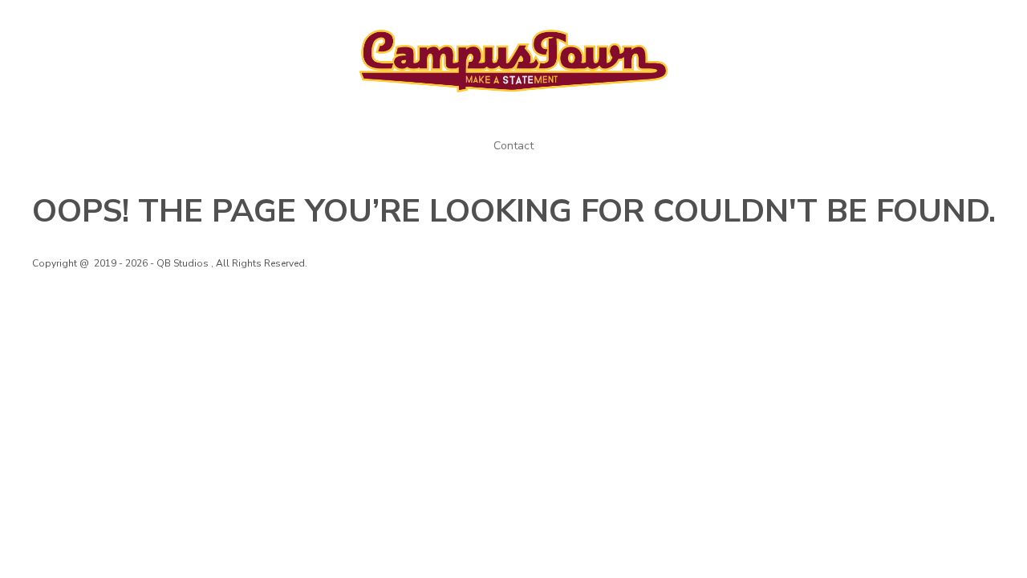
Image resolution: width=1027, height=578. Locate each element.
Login (831, 22)
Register (892, 22)
